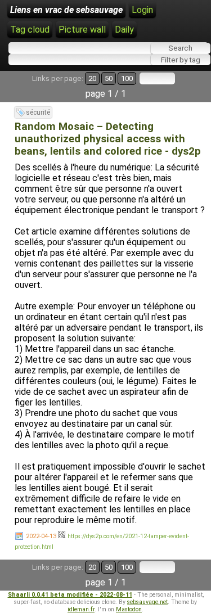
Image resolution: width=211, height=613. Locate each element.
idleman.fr (81, 609)
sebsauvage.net (147, 602)
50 (109, 78)
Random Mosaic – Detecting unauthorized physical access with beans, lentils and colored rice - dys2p (108, 138)
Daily (124, 29)
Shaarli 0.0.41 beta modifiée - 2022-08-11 (70, 594)
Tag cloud (30, 29)
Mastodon (129, 609)
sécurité (38, 112)
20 (92, 78)
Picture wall (82, 29)
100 (127, 78)
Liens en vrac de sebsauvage (66, 9)
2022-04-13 (41, 536)
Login (142, 9)
